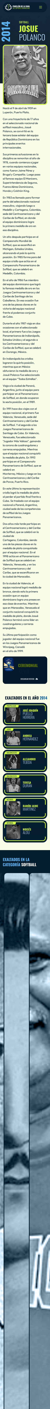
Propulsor (11, 705)
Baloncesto (12, 752)
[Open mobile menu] (40, 7)
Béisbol (10, 799)
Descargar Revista (27, 678)
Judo (9, 729)
